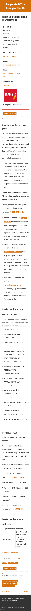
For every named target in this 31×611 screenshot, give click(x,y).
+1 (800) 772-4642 (16, 212)
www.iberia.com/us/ (12, 285)
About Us (3, 607)
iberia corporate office (10, 583)
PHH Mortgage (7, 591)
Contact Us (10, 607)
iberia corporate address (10, 581)
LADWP (26, 591)
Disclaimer (18, 607)
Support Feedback (11, 552)
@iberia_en (7, 85)
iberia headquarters (9, 586)
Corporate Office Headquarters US (15, 6)
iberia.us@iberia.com (11, 65)
